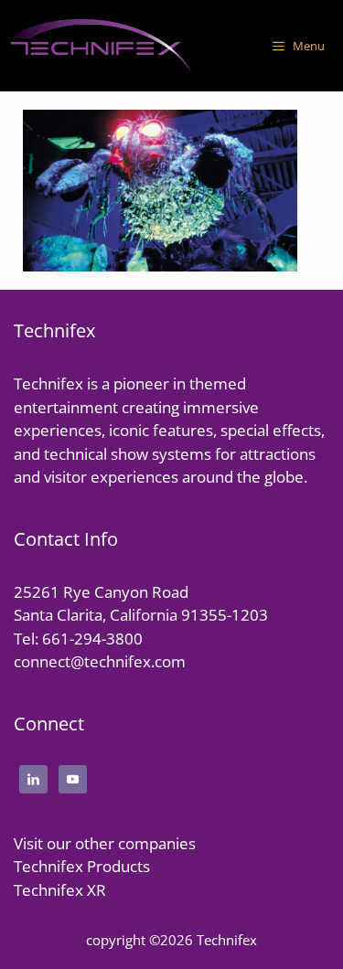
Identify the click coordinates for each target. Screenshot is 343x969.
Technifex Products (82, 866)
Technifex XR (60, 889)
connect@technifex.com (100, 661)
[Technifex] (100, 45)
